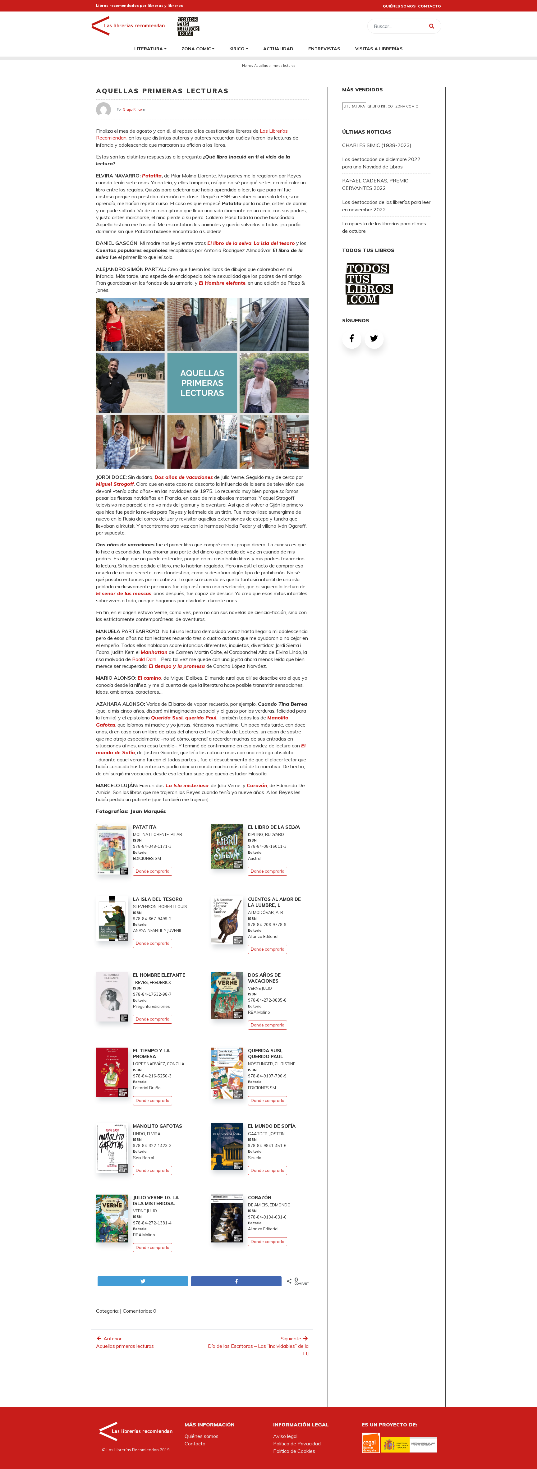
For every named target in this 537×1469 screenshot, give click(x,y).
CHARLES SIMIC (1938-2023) (376, 145)
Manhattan (154, 652)
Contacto (195, 1443)
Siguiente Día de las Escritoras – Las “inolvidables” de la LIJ (258, 1346)
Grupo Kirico (132, 109)
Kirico (237, 48)
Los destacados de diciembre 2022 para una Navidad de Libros (381, 163)
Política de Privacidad (297, 1443)
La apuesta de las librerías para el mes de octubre (384, 227)
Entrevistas (324, 48)
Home (246, 65)
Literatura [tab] (354, 106)
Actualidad (278, 48)
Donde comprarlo (152, 871)
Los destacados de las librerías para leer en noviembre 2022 (386, 206)
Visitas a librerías (379, 48)
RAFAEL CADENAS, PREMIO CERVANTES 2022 (375, 184)
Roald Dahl (144, 659)
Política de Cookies (294, 1451)
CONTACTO (429, 6)
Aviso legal (285, 1436)
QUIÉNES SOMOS (399, 6)
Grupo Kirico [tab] (380, 106)
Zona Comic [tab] (406, 106)
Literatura (148, 48)
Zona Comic (196, 48)
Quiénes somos (201, 1436)
